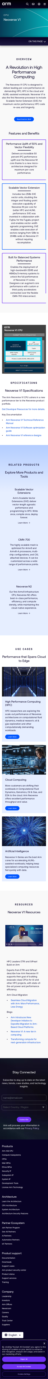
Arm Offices (7, 1304)
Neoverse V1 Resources (24, 912)
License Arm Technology (12, 1187)
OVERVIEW (24, 59)
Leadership (6, 1296)
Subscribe (23, 1119)
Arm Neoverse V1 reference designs (23, 435)
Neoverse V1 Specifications (24, 390)
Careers (5, 1312)
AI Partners (6, 1236)
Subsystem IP (7, 1175)
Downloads (6, 1262)
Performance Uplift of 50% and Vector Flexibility (24, 145)
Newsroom (6, 1308)
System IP (6, 1179)
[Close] (44, 1343)
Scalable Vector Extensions (24, 491)
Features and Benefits (24, 133)
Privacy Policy (32, 1128)
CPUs (4, 1159)
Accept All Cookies (24, 1367)
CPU (6, 15)
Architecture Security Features (15, 1213)
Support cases (8, 1266)
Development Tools (10, 1183)
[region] (24, 1359)
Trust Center (7, 1320)
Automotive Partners (10, 1240)
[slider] (24, 944)
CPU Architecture (9, 1205)
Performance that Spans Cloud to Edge (24, 659)
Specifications (24, 382)
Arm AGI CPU (7, 1151)
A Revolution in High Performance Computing (24, 72)
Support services (9, 1278)
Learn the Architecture (11, 1201)
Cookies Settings (24, 1374)
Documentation (8, 1258)
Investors (6, 1300)
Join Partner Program (11, 1228)
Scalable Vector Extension (24, 187)
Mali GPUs (6, 1163)
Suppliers (6, 1325)
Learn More (23, 523)
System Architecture (11, 1209)
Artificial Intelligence (17, 851)
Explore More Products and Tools (24, 474)
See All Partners (9, 1232)
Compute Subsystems (11, 1155)
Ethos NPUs (7, 1167)
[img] (24, 682)
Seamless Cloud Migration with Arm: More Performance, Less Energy (25, 1003)
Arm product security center (14, 1270)
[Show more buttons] (40, 944)
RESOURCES (24, 904)
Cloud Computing (15, 779)
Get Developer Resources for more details (23, 409)
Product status (8, 1274)
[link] (6, 4)
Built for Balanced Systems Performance (24, 259)
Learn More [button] (12, 737)
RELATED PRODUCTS (24, 464)
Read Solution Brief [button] (24, 119)
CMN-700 (24, 539)
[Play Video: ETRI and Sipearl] (24, 933)
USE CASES (24, 649)
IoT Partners (7, 1244)
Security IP (6, 1171)
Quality (5, 1316)
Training (5, 1282)
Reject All (24, 1359)
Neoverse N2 (24, 586)
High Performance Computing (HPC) (23, 703)
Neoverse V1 (12, 19)
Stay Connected (24, 1072)
